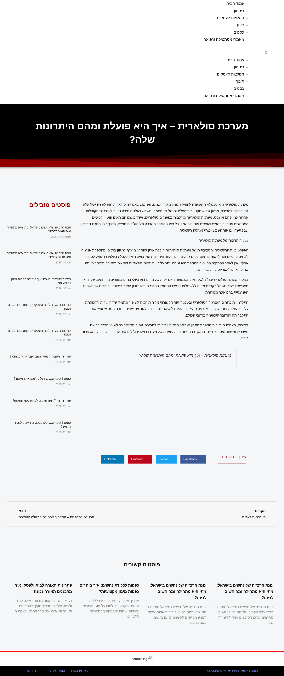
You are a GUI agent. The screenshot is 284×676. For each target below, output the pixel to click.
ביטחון (239, 10)
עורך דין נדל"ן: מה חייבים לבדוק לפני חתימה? (41, 400)
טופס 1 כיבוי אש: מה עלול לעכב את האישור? (42, 378)
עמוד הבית (235, 60)
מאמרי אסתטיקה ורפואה (224, 39)
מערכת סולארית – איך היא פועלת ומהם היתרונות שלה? (185, 355)
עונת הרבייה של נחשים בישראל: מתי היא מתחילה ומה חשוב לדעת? (245, 591)
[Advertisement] (163, 410)
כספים (239, 32)
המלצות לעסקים (230, 18)
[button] (129, 51)
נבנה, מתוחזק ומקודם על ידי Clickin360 (232, 670)
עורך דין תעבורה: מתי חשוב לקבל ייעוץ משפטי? (40, 356)
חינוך (240, 25)
